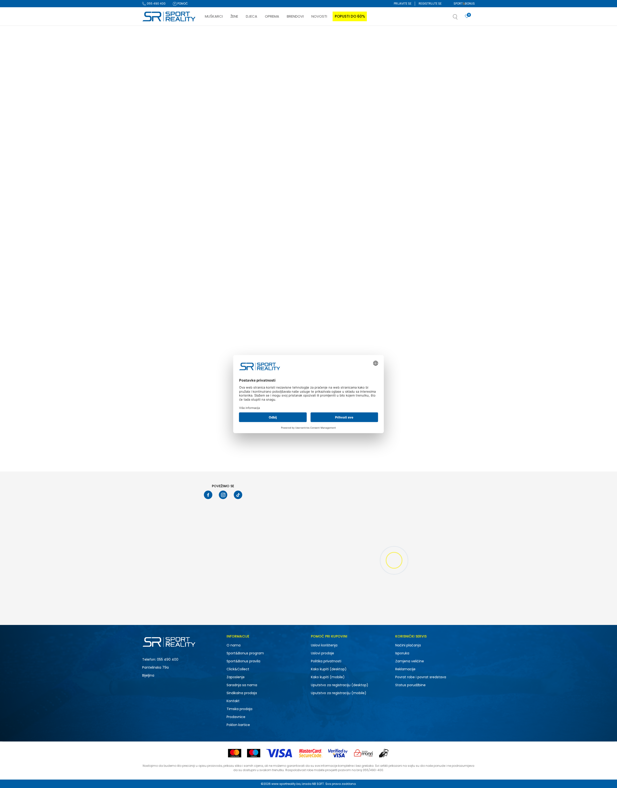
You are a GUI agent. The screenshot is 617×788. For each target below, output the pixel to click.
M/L (176, 260)
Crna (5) (153, 214)
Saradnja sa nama (242, 685)
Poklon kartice (238, 724)
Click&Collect (238, 669)
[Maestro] (253, 753)
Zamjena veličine (409, 661)
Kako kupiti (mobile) (328, 677)
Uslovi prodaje (322, 653)
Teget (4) (153, 227)
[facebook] (208, 495)
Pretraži (167, 322)
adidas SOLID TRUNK (219, 150)
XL (175, 267)
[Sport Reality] (169, 16)
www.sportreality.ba (286, 784)
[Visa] (279, 753)
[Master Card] (234, 753)
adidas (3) (154, 159)
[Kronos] (279, 137)
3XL (176, 248)
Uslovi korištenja (324, 645)
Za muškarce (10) (159, 104)
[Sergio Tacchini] (348, 262)
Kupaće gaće (154, 63)
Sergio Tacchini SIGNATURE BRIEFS (368, 275)
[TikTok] (238, 495)
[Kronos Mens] (304, 110)
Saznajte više (358, 36)
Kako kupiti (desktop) (329, 669)
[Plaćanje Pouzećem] (384, 753)
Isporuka (402, 653)
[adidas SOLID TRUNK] (235, 110)
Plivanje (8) (155, 138)
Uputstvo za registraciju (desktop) (339, 685)
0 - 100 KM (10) (157, 288)
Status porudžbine (410, 685)
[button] (460, 18)
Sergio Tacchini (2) (160, 165)
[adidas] (210, 137)
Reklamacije (405, 669)
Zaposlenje (236, 677)
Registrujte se (430, 3)
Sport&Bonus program (245, 653)
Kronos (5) (154, 172)
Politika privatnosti (326, 661)
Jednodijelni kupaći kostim (164, 69)
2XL (151, 248)
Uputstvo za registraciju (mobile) (338, 693)
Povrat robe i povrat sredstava (420, 677)
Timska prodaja (239, 708)
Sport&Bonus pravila (243, 661)
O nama (234, 645)
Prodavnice (236, 716)
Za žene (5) (155, 110)
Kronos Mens (282, 150)
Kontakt (233, 701)
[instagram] (223, 495)
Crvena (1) (154, 220)
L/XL (177, 254)
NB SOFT (318, 784)
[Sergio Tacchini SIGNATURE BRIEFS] (373, 234)
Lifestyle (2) (155, 132)
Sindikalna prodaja (242, 693)
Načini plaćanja (408, 645)
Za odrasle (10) (157, 193)
